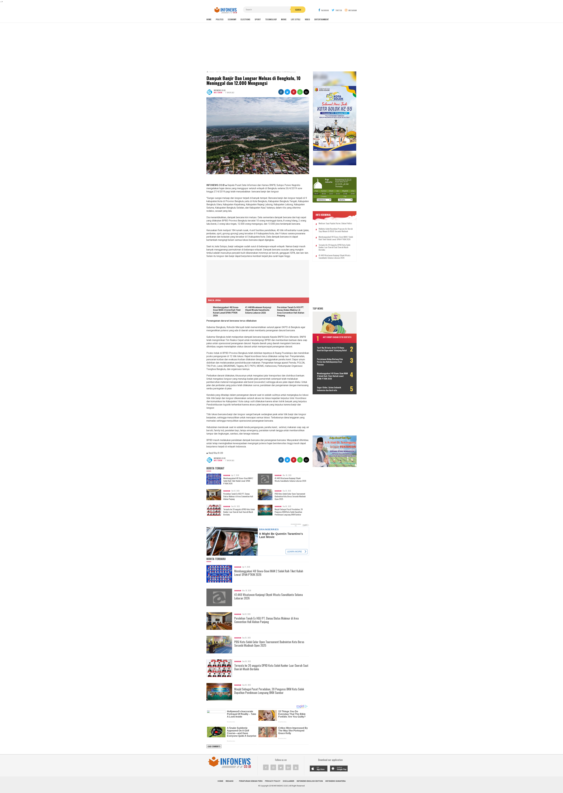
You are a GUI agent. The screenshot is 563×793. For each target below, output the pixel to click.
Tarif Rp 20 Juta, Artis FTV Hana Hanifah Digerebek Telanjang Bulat (332, 349)
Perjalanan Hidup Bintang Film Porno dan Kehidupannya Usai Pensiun (330, 362)
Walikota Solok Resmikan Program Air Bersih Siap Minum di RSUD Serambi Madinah (336, 230)
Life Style (295, 19)
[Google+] (288, 767)
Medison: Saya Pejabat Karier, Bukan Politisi (335, 223)
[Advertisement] (281, 46)
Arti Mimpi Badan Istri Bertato (337, 337)
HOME (220, 781)
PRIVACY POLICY (272, 781)
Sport (258, 19)
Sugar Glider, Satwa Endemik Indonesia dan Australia (329, 388)
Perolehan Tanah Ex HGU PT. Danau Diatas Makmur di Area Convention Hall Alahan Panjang (238, 496)
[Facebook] (266, 767)
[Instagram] (273, 767)
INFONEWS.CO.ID (281, 786)
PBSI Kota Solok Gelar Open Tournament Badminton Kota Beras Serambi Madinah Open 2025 (290, 496)
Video (307, 19)
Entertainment (321, 19)
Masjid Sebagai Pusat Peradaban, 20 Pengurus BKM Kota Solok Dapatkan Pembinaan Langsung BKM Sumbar (289, 512)
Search (298, 9)
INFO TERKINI (218, 92)
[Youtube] (296, 767)
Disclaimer (288, 781)
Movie (283, 19)
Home (208, 19)
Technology (271, 19)
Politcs (219, 19)
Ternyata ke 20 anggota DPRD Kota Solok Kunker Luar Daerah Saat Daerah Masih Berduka (239, 512)
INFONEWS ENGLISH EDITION (310, 781)
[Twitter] (281, 767)
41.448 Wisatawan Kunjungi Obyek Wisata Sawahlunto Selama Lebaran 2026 (258, 310)
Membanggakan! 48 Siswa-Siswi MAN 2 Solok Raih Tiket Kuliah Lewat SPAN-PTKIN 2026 (238, 481)
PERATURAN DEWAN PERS (250, 781)
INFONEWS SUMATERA (335, 781)
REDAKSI (229, 781)
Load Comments (214, 746)
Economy (232, 19)
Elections (245, 19)
